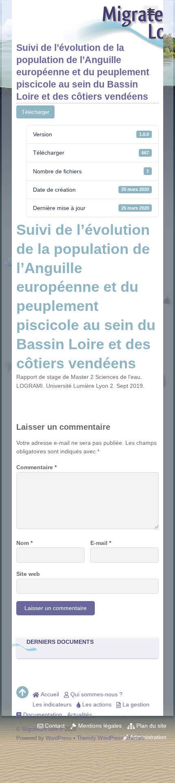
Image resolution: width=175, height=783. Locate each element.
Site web (28, 574)
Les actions (96, 704)
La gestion (135, 704)
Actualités (79, 714)
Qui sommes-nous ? (95, 694)
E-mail (100, 543)
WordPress (59, 738)
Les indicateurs (52, 704)
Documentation (42, 714)
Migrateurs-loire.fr (42, 729)
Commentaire (36, 467)
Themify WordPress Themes (110, 738)
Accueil (49, 694)
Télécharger (35, 112)
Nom (24, 543)
